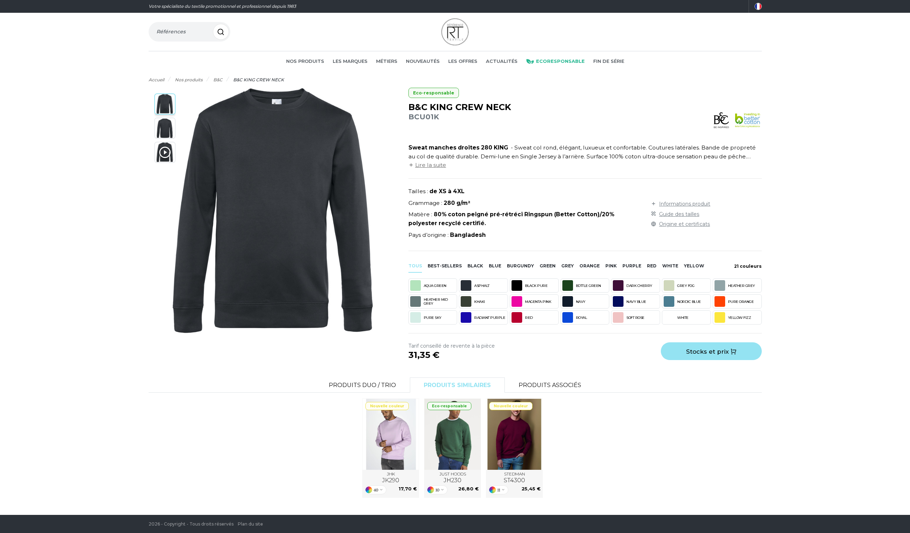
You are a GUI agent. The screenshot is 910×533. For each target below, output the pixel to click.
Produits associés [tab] (550, 385)
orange (589, 265)
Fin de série (608, 61)
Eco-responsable (433, 93)
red (652, 265)
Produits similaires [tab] (457, 385)
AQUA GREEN (435, 285)
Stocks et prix (708, 351)
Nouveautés (423, 61)
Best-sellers (445, 265)
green (548, 265)
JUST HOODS (452, 477)
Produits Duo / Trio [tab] (362, 385)
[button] (165, 104)
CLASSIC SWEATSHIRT (514, 434)
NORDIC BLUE (689, 301)
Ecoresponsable (560, 61)
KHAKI (479, 301)
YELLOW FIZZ (739, 317)
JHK (390, 477)
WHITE (683, 317)
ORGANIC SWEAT (452, 434)
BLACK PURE (536, 285)
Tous (415, 265)
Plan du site (250, 524)
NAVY (580, 301)
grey (567, 265)
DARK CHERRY (639, 285)
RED (529, 317)
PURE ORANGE (741, 301)
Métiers (386, 61)
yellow (694, 265)
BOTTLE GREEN (588, 285)
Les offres (462, 61)
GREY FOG (685, 285)
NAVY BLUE (636, 301)
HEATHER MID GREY (436, 301)
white (670, 265)
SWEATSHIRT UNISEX (391, 434)
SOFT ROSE (635, 317)
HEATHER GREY (741, 285)
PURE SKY (432, 317)
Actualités (502, 61)
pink (611, 265)
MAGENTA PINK (538, 301)
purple (631, 265)
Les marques (350, 61)
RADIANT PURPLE (489, 317)
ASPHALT (481, 285)
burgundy (520, 265)
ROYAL (581, 317)
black (475, 265)
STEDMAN (514, 477)
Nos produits (305, 61)
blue (495, 265)
